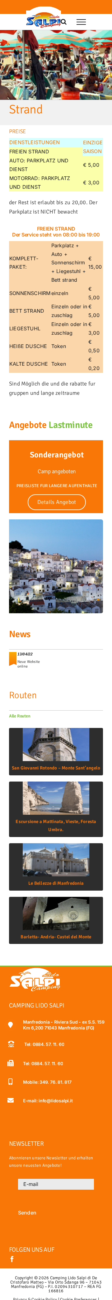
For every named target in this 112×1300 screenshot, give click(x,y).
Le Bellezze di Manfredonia (56, 883)
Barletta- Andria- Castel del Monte (56, 937)
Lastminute (71, 425)
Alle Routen (19, 716)
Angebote (27, 425)
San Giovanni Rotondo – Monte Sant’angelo (56, 768)
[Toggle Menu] (81, 22)
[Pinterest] (61, 7)
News (19, 634)
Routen (22, 695)
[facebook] (12, 1259)
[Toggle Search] (64, 22)
